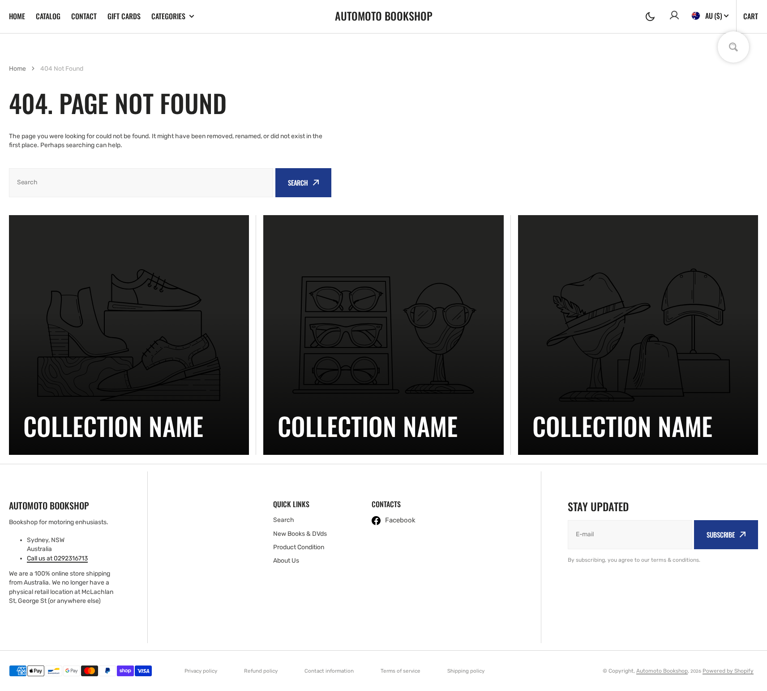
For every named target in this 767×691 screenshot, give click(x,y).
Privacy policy (200, 671)
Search (298, 182)
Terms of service (400, 671)
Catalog (48, 16)
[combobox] (141, 182)
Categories (168, 16)
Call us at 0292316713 (57, 558)
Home (17, 16)
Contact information (329, 671)
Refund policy (261, 671)
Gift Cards (124, 16)
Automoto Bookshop (662, 671)
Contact (84, 16)
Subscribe (721, 534)
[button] (650, 16)
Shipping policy (465, 671)
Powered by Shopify (728, 671)
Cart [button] (750, 16)
